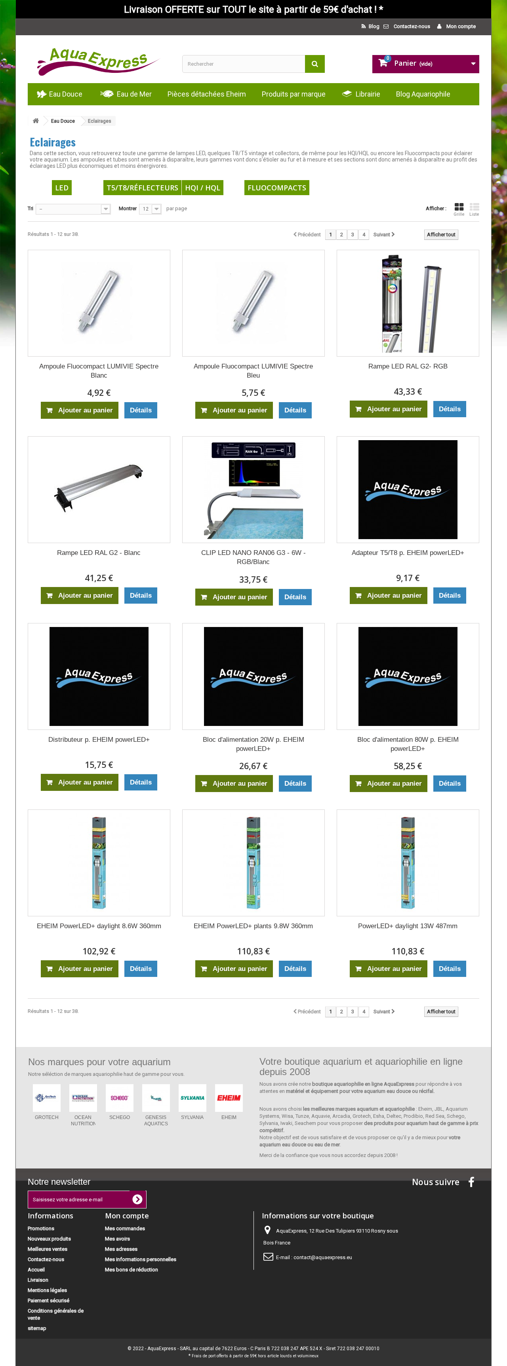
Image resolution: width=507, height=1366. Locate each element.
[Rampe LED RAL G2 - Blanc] (99, 489)
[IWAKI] (83, 1098)
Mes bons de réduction (131, 1270)
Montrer (128, 208)
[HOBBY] (192, 1098)
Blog (373, 26)
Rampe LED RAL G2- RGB (408, 366)
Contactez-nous (412, 26)
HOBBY (192, 1117)
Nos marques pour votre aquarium (99, 1061)
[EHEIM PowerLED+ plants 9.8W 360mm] (253, 862)
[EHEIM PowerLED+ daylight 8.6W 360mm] (99, 862)
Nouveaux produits (49, 1239)
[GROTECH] (229, 1098)
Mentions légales (47, 1290)
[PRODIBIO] (156, 1098)
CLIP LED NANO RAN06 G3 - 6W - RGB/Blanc (253, 557)
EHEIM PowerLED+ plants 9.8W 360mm (253, 926)
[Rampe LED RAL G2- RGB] (408, 303)
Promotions (41, 1228)
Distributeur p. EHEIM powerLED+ (99, 739)
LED (62, 187)
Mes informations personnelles (140, 1259)
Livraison (38, 1280)
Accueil (36, 1270)
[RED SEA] (120, 1098)
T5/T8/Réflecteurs (142, 187)
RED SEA (119, 1117)
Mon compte (460, 26)
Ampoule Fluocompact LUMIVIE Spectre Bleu (253, 371)
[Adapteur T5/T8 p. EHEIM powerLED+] (408, 489)
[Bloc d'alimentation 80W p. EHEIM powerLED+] (408, 676)
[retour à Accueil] (35, 121)
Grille (459, 214)
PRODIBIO (156, 1117)
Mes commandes (125, 1228)
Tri (30, 208)
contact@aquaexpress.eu (323, 1257)
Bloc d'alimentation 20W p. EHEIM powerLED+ (253, 744)
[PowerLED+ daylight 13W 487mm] (408, 862)
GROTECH (229, 1117)
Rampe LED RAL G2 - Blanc (99, 553)
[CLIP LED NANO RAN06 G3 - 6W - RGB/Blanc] (253, 489)
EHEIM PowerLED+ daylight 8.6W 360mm (99, 926)
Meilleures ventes (47, 1249)
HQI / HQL (202, 187)
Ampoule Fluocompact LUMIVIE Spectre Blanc (98, 371)
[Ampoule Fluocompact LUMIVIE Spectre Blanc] (99, 303)
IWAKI (83, 1117)
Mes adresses (121, 1249)
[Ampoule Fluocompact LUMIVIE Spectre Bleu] (253, 303)
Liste (474, 214)
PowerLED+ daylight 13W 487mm (407, 926)
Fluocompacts (277, 187)
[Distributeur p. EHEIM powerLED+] (99, 676)
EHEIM (46, 1117)
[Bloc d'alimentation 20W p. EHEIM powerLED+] (253, 676)
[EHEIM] (47, 1098)
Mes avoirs (117, 1239)
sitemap (37, 1328)
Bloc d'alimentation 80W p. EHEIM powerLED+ (408, 744)
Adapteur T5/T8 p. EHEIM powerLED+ (408, 553)
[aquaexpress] (99, 59)
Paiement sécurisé (48, 1300)
